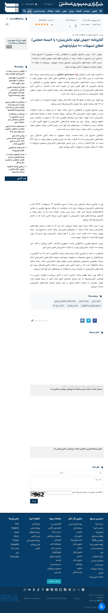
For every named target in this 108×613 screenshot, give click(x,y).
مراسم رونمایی (72, 305)
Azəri (16, 536)
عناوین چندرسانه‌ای (77, 570)
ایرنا (80, 4)
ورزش (71, 11)
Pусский (15, 548)
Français (14, 557)
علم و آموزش (96, 24)
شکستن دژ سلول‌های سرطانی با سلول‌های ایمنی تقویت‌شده (16, 80)
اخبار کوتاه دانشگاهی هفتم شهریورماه (16, 149)
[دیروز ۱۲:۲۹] (16, 29)
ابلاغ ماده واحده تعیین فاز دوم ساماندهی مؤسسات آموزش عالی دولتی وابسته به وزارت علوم (15, 93)
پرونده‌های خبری (75, 524)
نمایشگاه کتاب (55, 544)
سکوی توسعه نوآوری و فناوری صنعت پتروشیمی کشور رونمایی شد (78, 448)
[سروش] (52, 590)
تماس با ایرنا (98, 528)
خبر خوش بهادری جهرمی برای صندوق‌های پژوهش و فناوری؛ (82, 386)
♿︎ (102, 606)
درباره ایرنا (99, 524)
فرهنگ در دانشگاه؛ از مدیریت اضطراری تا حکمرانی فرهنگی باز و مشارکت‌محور (16, 118)
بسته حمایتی (83, 301)
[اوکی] (34, 590)
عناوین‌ (94, 11)
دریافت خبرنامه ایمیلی (97, 571)
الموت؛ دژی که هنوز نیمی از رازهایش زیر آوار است (16, 42)
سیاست (87, 11)
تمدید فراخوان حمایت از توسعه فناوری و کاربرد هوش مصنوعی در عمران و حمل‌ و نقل (14, 158)
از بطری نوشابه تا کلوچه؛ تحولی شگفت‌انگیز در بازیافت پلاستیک (15, 169)
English (15, 528)
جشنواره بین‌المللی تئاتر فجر (54, 570)
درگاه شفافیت (97, 556)
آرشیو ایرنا (99, 532)
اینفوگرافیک (56, 552)
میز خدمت (99, 565)
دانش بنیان (96, 301)
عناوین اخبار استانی (77, 546)
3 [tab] (10, 19)
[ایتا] (56, 590)
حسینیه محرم (55, 564)
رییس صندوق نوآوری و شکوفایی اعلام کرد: (87, 34)
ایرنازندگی (36, 524)
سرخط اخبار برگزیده (77, 530)
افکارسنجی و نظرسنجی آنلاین (54, 526)
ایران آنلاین (35, 536)
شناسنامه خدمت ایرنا (96, 550)
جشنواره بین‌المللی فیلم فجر (54, 538)
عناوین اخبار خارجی (77, 554)
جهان (64, 11)
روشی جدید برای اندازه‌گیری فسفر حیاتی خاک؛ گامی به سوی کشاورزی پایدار (15, 139)
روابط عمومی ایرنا (96, 544)
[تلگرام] (83, 590)
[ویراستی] (47, 590)
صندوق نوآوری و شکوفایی (90, 305)
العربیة (16, 532)
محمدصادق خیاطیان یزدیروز (65, 301)
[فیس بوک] (43, 590)
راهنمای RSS (97, 540)
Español (15, 544)
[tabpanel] (16, 36)
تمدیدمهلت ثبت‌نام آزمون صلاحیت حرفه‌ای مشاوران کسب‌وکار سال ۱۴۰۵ (14, 129)
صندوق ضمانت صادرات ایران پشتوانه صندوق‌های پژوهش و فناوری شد (76, 389)
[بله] (65, 590)
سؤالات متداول (97, 536)
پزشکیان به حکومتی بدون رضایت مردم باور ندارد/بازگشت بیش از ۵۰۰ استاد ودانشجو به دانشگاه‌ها (14, 106)
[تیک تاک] (38, 590)
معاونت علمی (85, 24)
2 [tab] (13, 19)
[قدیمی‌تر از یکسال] (66, 360)
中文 (17, 524)
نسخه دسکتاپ (54, 581)
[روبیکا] (74, 590)
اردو (17, 552)
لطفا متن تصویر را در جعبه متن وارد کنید (87, 492)
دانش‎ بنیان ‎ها (58, 305)
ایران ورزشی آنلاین (35, 546)
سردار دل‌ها (56, 532)
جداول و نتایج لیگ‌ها (55, 558)
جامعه (57, 11)
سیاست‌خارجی (39, 11)
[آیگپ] (61, 590)
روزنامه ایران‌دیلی (33, 540)
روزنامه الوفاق (34, 532)
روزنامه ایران (35, 528)
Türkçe (15, 540)
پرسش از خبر (56, 548)
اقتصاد (78, 11)
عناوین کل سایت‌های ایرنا (76, 538)
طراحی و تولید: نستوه (96, 601)
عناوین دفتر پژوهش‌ (77, 562)
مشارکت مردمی (97, 560)
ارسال (34, 501)
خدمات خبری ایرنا (96, 577)
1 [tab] (16, 19)
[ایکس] (79, 590)
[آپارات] (70, 590)
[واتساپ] (25, 590)
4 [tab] (7, 19)
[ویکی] (29, 590)
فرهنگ (50, 11)
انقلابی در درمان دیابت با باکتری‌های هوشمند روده (14, 72)
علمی (29, 11)
